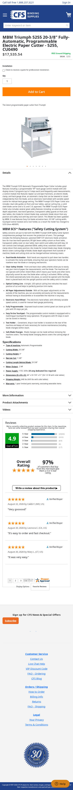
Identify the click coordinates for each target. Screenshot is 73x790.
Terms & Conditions (36, 724)
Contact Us (36, 658)
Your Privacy (36, 719)
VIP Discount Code (36, 668)
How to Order (37, 691)
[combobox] (36, 25)
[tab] (36, 172)
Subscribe (10, 620)
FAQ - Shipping (36, 706)
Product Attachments (15, 402)
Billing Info (36, 696)
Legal (36, 714)
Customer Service (36, 654)
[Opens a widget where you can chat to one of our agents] (60, 784)
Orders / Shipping (36, 686)
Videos (6, 409)
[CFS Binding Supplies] (24, 14)
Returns (36, 701)
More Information (13, 395)
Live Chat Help (36, 663)
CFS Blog (36, 678)
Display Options (22, 586)
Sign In (66, 2)
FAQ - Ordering (36, 673)
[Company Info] (36, 750)
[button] (27, 166)
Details (7, 172)
